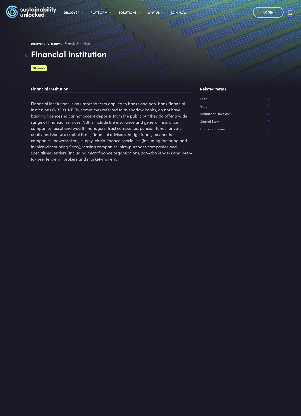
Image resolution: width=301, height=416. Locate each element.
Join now (178, 12)
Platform (99, 12)
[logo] (31, 12)
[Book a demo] (290, 12)
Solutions (128, 12)
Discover (71, 12)
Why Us (154, 12)
